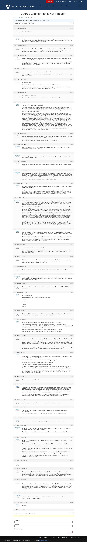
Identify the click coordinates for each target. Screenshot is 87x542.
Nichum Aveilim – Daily (61, 1)
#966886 (71, 437)
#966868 (71, 197)
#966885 (71, 425)
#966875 (71, 292)
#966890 (71, 492)
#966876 (71, 310)
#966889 (71, 479)
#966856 (71, 55)
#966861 (71, 133)
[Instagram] (77, 2)
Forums (17, 17)
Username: (17, 520)
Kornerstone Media (43, 540)
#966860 (71, 102)
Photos (61, 6)
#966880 (71, 376)
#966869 (71, 229)
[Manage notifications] (84, 539)
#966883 (71, 407)
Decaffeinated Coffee (23, 17)
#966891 (71, 502)
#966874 (71, 283)
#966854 (71, 35)
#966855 (71, 45)
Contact (67, 6)
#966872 (71, 266)
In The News (73, 537)
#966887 (71, 460)
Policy (79, 537)
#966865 (71, 161)
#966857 (71, 68)
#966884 (71, 417)
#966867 (71, 183)
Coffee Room (48, 6)
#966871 (71, 256)
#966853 (71, 28)
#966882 (71, 399)
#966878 (71, 335)
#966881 (71, 384)
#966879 (71, 352)
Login (70, 1)
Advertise (45, 537)
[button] (80, 6)
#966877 (71, 319)
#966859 (71, 92)
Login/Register (65, 537)
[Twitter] (79, 2)
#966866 (71, 170)
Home (40, 6)
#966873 (71, 273)
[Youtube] (81, 2)
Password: (17, 524)
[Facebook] (75, 2)
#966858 (71, 79)
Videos (55, 6)
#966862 (71, 144)
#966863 (71, 152)
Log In (69, 532)
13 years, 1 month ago (40, 20)
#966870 (71, 244)
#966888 (71, 468)
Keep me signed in (20, 529)
